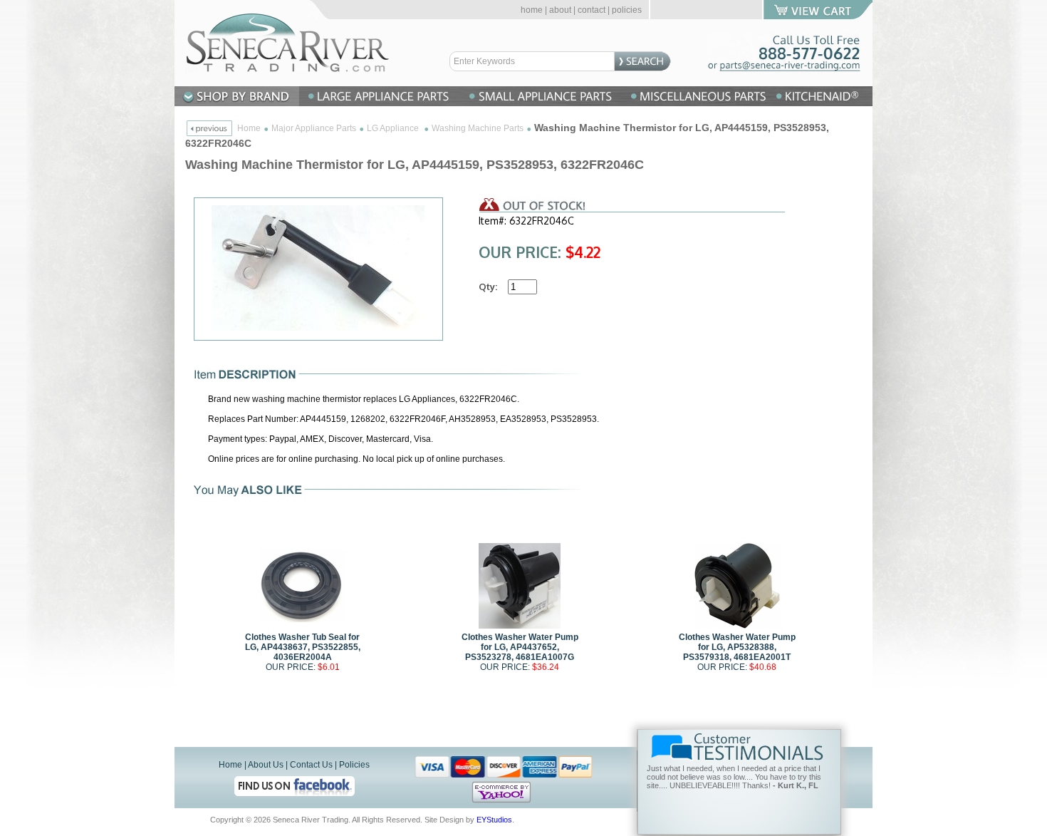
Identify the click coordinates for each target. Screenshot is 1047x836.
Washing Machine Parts (478, 128)
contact (591, 10)
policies (627, 10)
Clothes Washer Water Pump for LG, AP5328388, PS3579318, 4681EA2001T (737, 647)
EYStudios (494, 819)
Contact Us (311, 765)
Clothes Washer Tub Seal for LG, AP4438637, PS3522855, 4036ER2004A (302, 647)
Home (249, 128)
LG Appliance (394, 128)
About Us (265, 765)
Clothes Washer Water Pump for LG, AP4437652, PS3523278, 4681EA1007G (520, 647)
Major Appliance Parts (313, 128)
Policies (354, 765)
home (532, 10)
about (560, 10)
